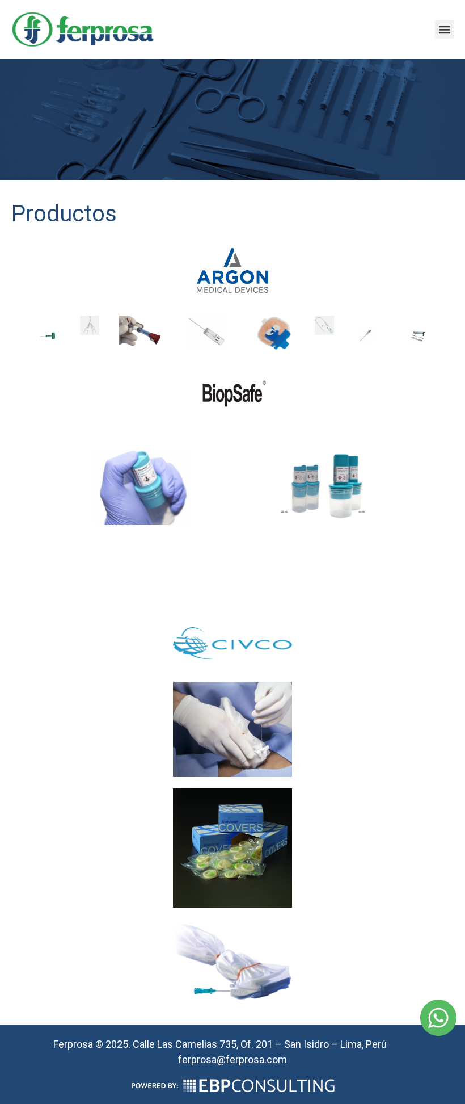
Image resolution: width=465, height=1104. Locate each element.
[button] (444, 29)
